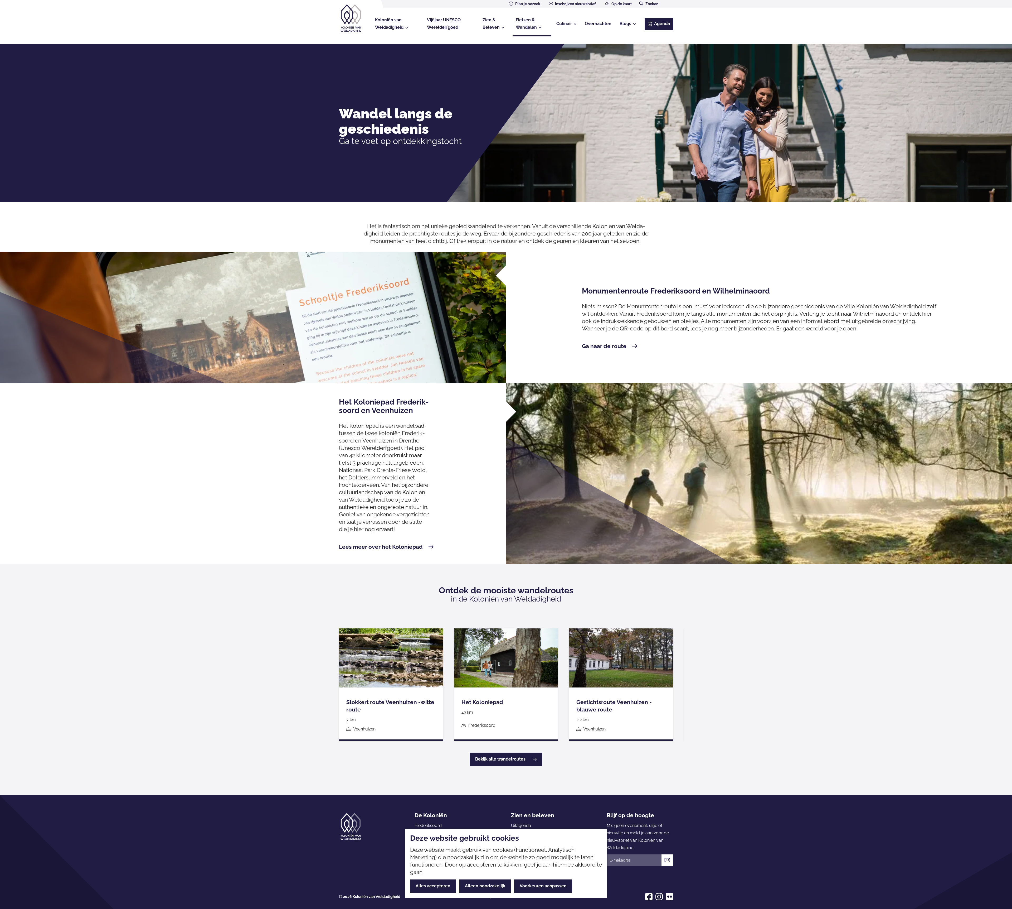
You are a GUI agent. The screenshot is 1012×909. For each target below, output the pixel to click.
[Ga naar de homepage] (355, 18)
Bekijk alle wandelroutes (500, 759)
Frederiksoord (428, 825)
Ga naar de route (604, 346)
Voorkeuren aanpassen (543, 885)
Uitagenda (521, 825)
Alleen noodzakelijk (485, 885)
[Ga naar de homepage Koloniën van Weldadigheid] (350, 826)
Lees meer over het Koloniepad (381, 547)
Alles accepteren (433, 885)
